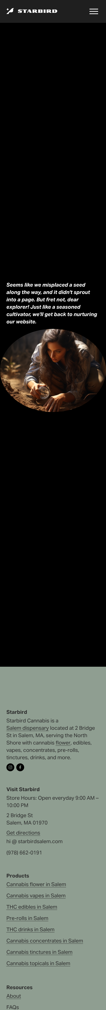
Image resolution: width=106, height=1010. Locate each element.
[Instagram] (10, 767)
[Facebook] (20, 767)
